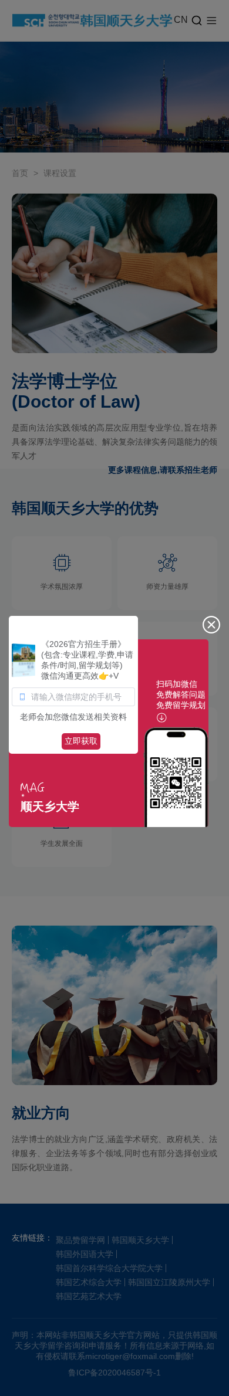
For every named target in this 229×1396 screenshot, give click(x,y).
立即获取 (81, 741)
